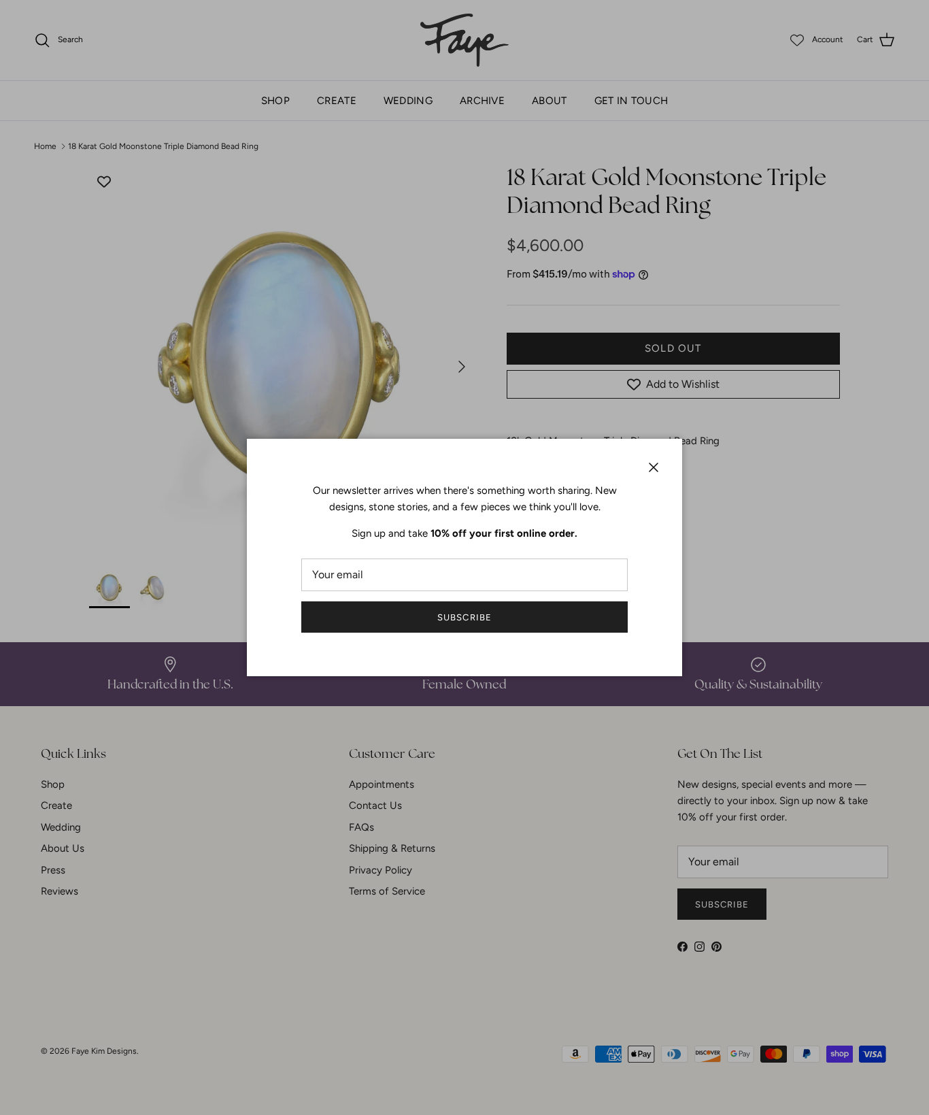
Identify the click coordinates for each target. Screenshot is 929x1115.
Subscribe (464, 617)
